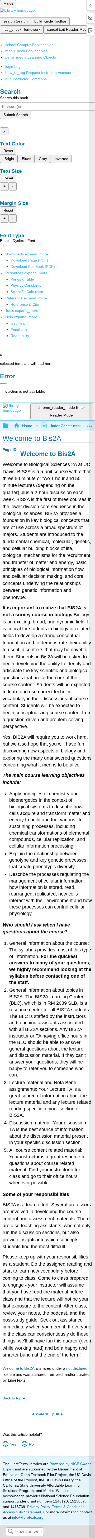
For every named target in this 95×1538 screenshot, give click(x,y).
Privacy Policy (38, 1507)
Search (10, 1532)
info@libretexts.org (27, 1517)
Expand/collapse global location (89, 424)
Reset (8, 151)
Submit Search (15, 115)
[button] (19, 329)
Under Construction (65, 426)
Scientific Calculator (27, 292)
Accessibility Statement (22, 1512)
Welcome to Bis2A (18, 1368)
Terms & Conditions (68, 1507)
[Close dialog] (3, 383)
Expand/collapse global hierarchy (9, 426)
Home (27, 426)
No (31, 1444)
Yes (13, 1444)
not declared (76, 1368)
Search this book (14, 98)
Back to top (12, 1398)
